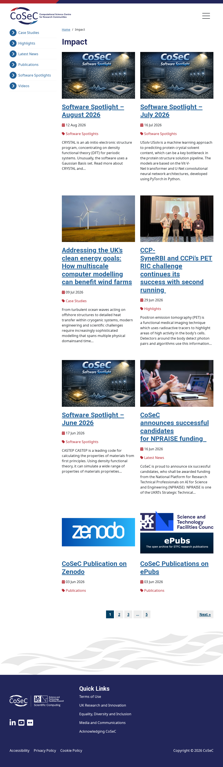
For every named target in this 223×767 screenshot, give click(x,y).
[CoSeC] (40, 16)
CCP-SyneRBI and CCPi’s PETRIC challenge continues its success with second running (176, 270)
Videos (23, 85)
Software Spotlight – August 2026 (93, 111)
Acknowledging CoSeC (97, 731)
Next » (205, 614)
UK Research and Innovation (102, 705)
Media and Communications (102, 722)
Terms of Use (90, 696)
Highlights (26, 43)
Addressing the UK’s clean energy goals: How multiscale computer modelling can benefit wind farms (97, 266)
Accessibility (19, 750)
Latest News (28, 54)
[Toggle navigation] (206, 16)
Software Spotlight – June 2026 (93, 419)
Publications (28, 64)
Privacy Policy (45, 750)
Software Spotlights (34, 75)
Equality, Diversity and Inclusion (105, 714)
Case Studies (28, 32)
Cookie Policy (71, 750)
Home (66, 29)
